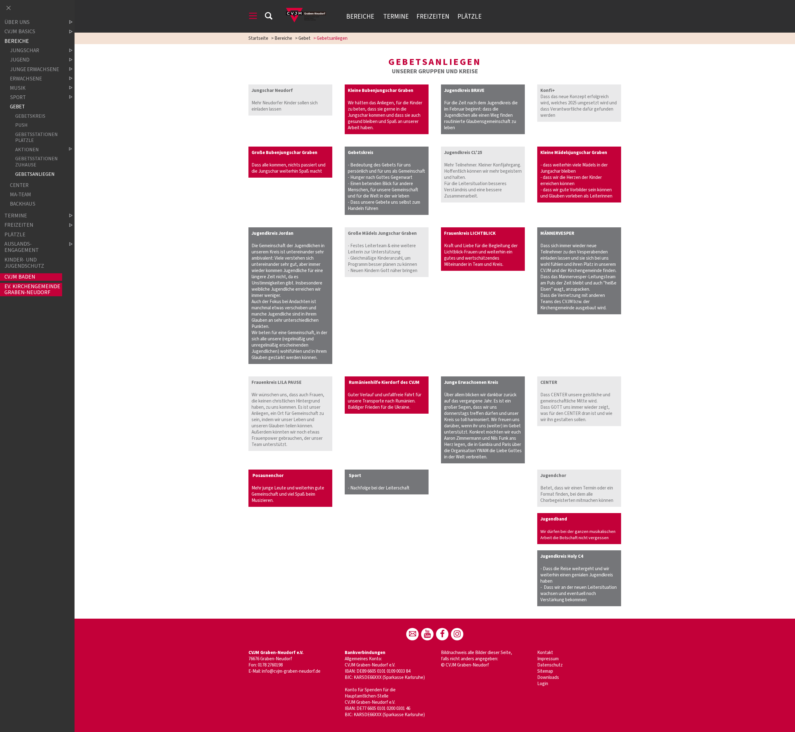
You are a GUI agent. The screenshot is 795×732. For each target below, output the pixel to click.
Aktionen (27, 149)
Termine (396, 16)
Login (542, 683)
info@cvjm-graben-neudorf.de (291, 671)
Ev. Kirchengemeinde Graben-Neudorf (32, 289)
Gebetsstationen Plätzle (36, 137)
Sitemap (545, 671)
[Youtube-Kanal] (427, 634)
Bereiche (360, 16)
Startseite (258, 38)
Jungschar (24, 50)
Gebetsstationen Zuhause (36, 161)
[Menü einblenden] (253, 17)
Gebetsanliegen (35, 174)
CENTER (19, 185)
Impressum (548, 659)
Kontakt (545, 652)
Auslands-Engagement (21, 247)
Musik (17, 88)
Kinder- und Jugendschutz (24, 263)
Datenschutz (550, 665)
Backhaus (22, 204)
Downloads (548, 677)
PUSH (21, 125)
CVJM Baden (19, 276)
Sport (18, 97)
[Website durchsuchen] (268, 17)
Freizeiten (432, 16)
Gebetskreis (30, 116)
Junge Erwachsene (34, 69)
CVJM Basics (19, 31)
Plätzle (469, 16)
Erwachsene (26, 78)
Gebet (304, 38)
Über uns (17, 22)
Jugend (20, 60)
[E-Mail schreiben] (412, 634)
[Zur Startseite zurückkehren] (307, 7)
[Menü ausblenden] (8, 8)
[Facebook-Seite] (442, 634)
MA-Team (20, 194)
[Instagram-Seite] (457, 634)
